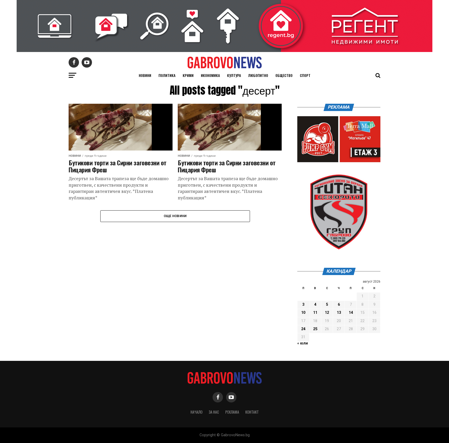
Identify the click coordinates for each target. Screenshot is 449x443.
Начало (196, 412)
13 (339, 312)
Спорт (305, 75)
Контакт (252, 412)
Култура (234, 75)
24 (303, 329)
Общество (284, 75)
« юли (302, 343)
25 (315, 329)
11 (315, 312)
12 (327, 312)
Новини (145, 75)
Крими (188, 75)
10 (303, 312)
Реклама (232, 412)
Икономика (210, 75)
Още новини (175, 216)
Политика (167, 75)
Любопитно (258, 75)
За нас (214, 412)
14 (351, 312)
